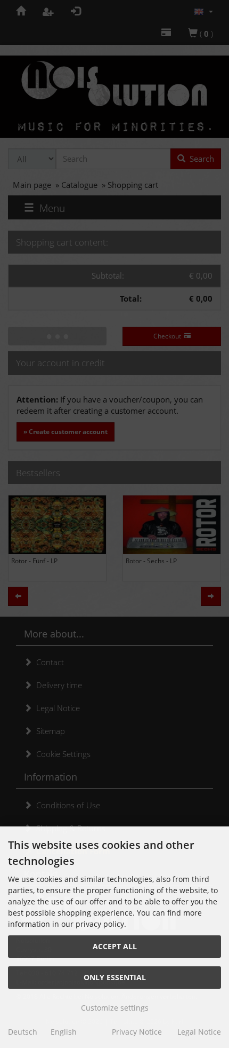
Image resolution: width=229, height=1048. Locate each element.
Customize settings (115, 1008)
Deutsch (22, 1032)
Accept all (115, 946)
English (64, 1032)
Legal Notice (199, 1032)
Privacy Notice (137, 1032)
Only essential (115, 977)
